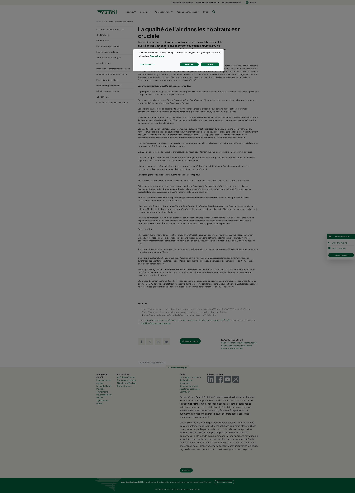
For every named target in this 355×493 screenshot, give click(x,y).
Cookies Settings (147, 64)
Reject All (189, 64)
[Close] (220, 53)
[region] (178, 60)
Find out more (157, 55)
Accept (210, 64)
